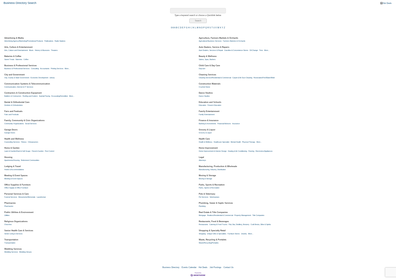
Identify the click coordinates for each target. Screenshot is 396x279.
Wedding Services (13, 249)
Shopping (202, 234)
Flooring (251, 151)
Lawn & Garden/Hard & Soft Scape (17, 151)
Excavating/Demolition (59, 96)
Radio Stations (60, 41)
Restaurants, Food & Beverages (214, 221)
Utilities (7, 215)
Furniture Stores (234, 234)
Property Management (242, 215)
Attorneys (202, 160)
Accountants (45, 68)
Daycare (202, 68)
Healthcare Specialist (221, 142)
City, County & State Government (16, 78)
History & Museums (42, 50)
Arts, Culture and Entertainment (16, 50)
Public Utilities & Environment (18, 212)
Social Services (31, 123)
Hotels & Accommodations (14, 169)
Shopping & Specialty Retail (212, 230)
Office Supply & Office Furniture (16, 188)
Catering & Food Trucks (218, 224)
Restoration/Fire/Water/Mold (264, 78)
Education (202, 105)
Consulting (35, 68)
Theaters (54, 50)
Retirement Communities (30, 160)
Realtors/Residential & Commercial (220, 215)
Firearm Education (214, 105)
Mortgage (202, 215)
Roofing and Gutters (30, 96)
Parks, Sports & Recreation (212, 185)
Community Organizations (14, 123)
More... (266, 50)
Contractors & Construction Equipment (23, 93)
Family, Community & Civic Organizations (24, 120)
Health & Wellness (205, 142)
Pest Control (49, 151)
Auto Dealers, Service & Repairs (214, 47)
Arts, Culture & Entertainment (18, 47)
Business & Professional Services (20, 65)
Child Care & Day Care (209, 65)
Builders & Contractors (12, 96)
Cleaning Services (207, 74)
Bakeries (19, 59)
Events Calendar (189, 267)
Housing (8, 157)
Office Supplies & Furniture (17, 185)
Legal (201, 157)
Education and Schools (210, 102)
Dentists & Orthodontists (13, 105)
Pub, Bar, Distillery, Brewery (239, 224)
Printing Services (57, 68)
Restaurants (203, 224)
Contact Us (229, 267)
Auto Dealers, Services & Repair (211, 50)
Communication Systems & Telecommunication (27, 84)
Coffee (26, 59)
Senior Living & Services (13, 234)
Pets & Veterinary (207, 194)
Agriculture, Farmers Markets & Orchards (218, 38)
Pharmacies (10, 203)
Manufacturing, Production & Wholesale (218, 166)
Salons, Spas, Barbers (207, 59)
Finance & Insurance (208, 120)
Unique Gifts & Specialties (216, 234)
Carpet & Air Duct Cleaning (242, 78)
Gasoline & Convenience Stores (236, 50)
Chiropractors (33, 142)
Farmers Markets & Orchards (234, 41)
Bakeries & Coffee (12, 56)
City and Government (14, 74)
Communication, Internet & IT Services (18, 87)
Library (52, 78)
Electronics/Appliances (264, 151)
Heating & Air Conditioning (237, 151)
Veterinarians (214, 197)
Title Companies (258, 215)
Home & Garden (11, 148)
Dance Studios (206, 93)
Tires (261, 50)
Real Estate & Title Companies (213, 212)
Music (31, 50)
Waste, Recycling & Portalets (212, 239)
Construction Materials (209, 84)
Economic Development (39, 78)
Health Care (204, 139)
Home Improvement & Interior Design (213, 151)
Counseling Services (12, 142)
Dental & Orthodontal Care (16, 102)
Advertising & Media (14, 38)
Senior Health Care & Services (18, 230)
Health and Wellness (14, 139)
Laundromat (41, 197)
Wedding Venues (25, 252)
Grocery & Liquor (207, 130)
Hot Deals (387, 3)
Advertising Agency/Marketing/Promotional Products (23, 41)
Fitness (24, 142)
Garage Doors (10, 130)
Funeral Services (10, 197)
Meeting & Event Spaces (16, 175)
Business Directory (170, 267)
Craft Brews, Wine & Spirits (261, 224)
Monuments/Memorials (26, 197)
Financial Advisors (224, 123)
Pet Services (203, 197)
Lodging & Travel (12, 166)
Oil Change (254, 50)
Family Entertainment (209, 111)
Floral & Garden (38, 151)
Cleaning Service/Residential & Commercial (215, 78)
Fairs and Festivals (13, 111)
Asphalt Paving (44, 96)
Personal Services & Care (16, 194)
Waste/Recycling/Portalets (209, 243)
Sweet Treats (9, 59)
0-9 (172, 27)
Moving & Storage (207, 175)
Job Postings (215, 267)
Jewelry (244, 234)
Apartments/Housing (12, 160)
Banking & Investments (207, 123)
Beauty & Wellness (208, 56)
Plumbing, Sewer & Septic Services (216, 203)
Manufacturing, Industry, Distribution (212, 169)
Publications (48, 41)
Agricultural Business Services (210, 41)
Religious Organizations (16, 221)
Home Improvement (208, 148)
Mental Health (236, 142)
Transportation (11, 239)
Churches (8, 224)
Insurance (236, 123)
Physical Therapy (248, 142)
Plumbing (202, 206)
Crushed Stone (204, 87)
